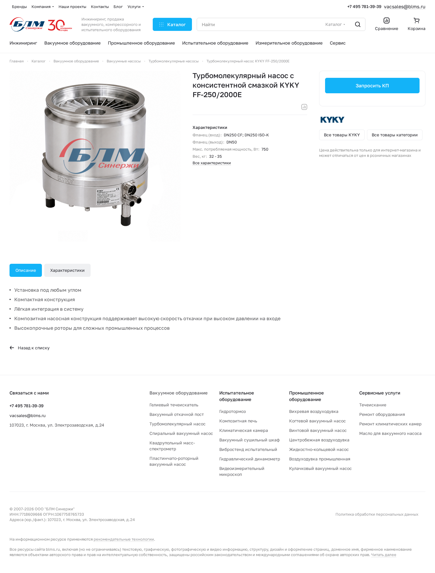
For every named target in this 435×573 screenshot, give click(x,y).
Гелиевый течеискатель (173, 404)
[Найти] (357, 24)
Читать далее (383, 554)
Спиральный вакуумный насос (181, 433)
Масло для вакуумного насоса (390, 433)
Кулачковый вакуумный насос (320, 468)
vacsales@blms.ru (404, 7)
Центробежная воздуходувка (319, 439)
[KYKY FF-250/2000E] (95, 156)
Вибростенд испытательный (248, 449)
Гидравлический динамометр (249, 458)
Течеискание (372, 404)
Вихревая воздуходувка (313, 411)
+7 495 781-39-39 (364, 6)
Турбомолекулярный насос (177, 423)
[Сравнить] (304, 107)
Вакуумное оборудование (178, 392)
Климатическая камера (243, 430)
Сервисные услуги (379, 392)
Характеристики (67, 270)
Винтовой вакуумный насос (318, 430)
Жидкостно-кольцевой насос (319, 449)
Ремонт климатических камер (390, 423)
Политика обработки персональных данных (376, 514)
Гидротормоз (232, 411)
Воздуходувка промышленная (319, 458)
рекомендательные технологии (124, 539)
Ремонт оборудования (382, 414)
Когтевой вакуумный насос (317, 420)
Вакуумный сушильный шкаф (249, 439)
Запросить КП (372, 86)
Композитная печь (238, 420)
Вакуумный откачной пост (176, 414)
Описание (25, 270)
